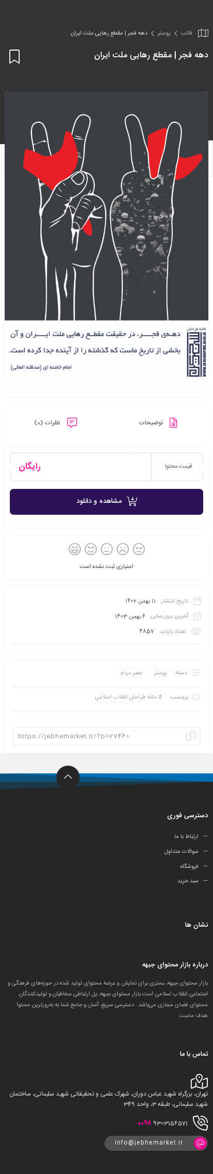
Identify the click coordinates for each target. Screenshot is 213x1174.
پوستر (164, 33)
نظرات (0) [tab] (48, 423)
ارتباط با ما (186, 837)
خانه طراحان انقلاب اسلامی (126, 697)
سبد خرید (188, 881)
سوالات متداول (181, 851)
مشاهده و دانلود (99, 501)
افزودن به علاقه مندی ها (13, 56)
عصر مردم (131, 673)
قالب (186, 33)
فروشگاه (189, 866)
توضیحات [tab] (151, 423)
